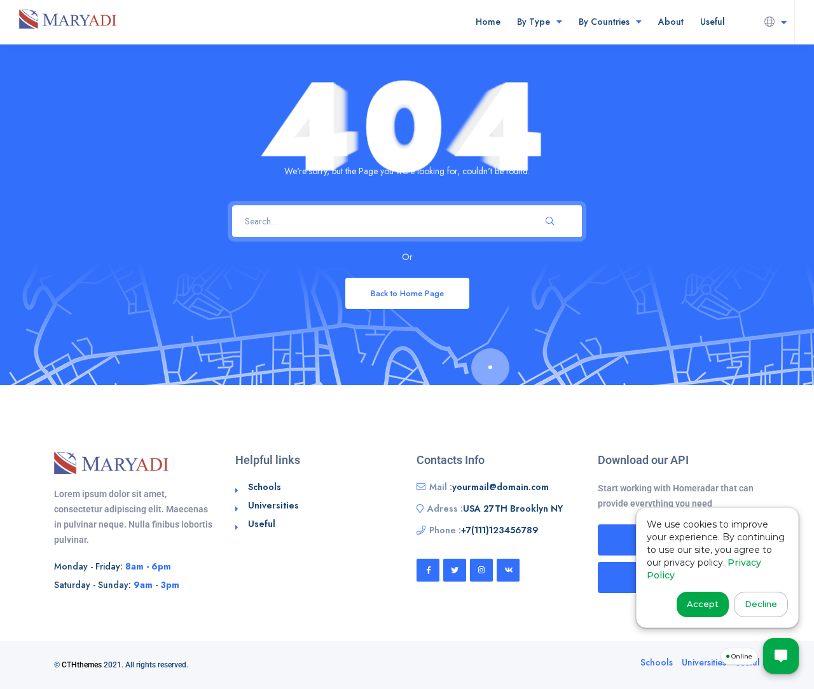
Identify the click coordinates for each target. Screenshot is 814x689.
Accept (703, 604)
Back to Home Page (407, 293)
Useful (712, 21)
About (671, 21)
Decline (761, 604)
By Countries (604, 21)
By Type (533, 21)
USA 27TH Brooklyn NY (513, 508)
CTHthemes (82, 664)
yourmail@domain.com (500, 487)
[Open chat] (781, 656)
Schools (264, 487)
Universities (273, 505)
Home (488, 21)
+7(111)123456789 (500, 530)
